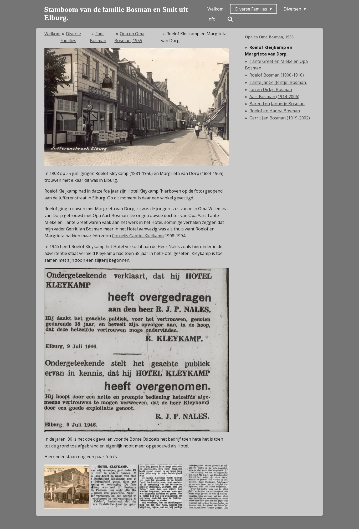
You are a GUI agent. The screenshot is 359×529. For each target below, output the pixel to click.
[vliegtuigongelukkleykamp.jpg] (206, 486)
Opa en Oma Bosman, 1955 (269, 37)
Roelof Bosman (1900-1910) (276, 75)
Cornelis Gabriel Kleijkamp (138, 236)
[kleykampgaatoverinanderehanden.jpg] (113, 486)
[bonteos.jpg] (66, 486)
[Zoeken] (230, 19)
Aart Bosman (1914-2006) (274, 96)
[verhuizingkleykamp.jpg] (160, 486)
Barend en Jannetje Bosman (277, 104)
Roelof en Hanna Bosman (274, 111)
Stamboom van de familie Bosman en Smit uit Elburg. (116, 13)
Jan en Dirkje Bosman (270, 89)
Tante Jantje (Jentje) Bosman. (278, 82)
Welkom (52, 34)
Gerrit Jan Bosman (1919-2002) (279, 118)
